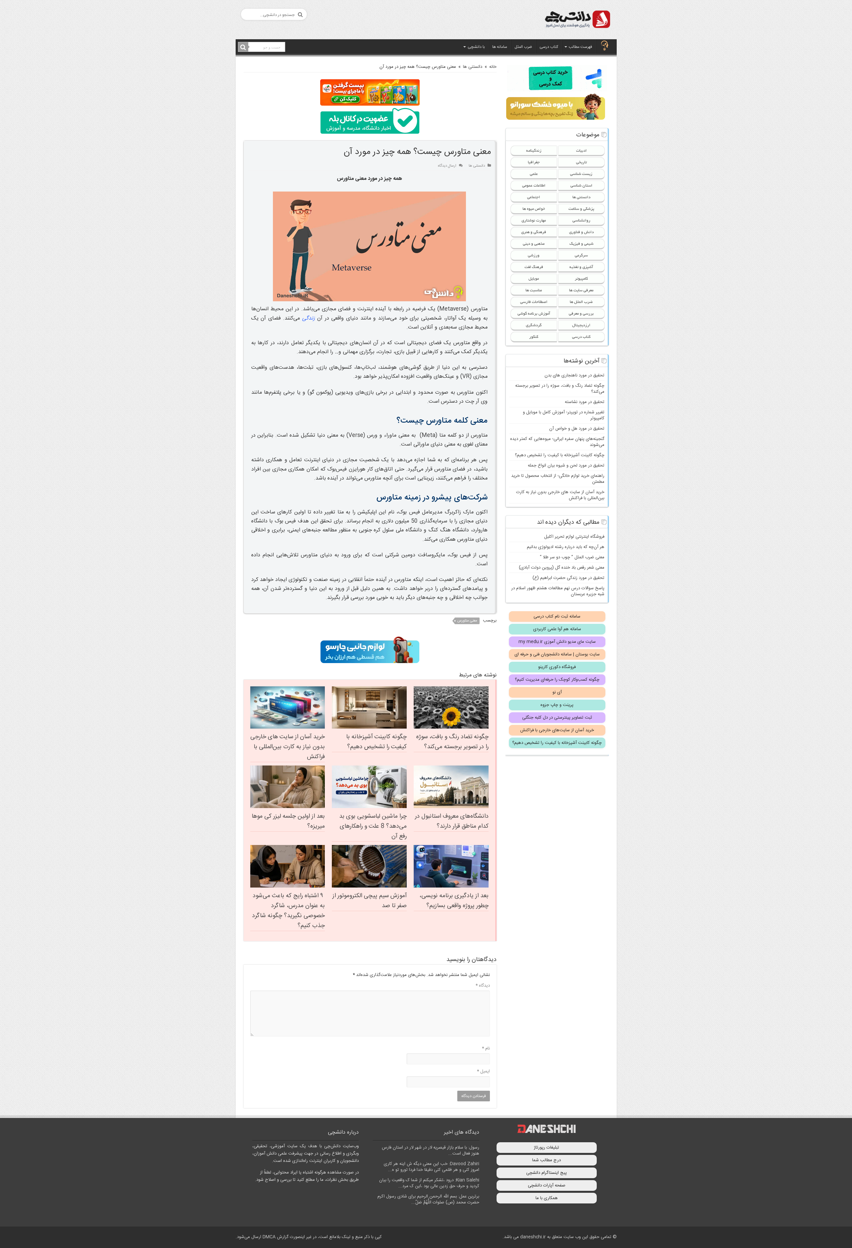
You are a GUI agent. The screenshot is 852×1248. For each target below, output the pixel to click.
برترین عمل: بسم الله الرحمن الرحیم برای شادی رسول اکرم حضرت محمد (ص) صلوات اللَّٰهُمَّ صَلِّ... (428, 1199)
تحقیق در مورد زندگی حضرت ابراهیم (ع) (568, 578)
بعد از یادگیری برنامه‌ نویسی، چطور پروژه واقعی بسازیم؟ (454, 901)
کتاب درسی (548, 47)
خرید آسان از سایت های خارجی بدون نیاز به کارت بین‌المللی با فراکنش (287, 747)
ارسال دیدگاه (447, 166)
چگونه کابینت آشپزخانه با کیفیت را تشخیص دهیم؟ (376, 742)
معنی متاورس (467, 621)
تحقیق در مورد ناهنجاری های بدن (574, 375)
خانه (493, 66)
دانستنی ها (472, 66)
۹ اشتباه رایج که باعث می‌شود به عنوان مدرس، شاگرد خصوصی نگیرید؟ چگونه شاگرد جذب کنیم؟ (288, 911)
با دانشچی (476, 47)
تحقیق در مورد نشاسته (584, 402)
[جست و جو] (243, 47)
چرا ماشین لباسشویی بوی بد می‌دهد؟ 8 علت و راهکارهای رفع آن (373, 826)
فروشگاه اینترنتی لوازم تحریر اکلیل (574, 536)
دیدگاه (483, 985)
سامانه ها (499, 47)
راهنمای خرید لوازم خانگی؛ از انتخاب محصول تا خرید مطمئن (557, 478)
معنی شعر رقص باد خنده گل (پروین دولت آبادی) (561, 567)
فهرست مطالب (580, 47)
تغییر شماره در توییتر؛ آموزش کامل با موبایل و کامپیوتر (563, 415)
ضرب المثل (523, 47)
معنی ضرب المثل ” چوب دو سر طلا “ (572, 557)
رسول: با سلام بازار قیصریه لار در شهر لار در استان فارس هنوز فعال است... (430, 1150)
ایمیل (483, 1071)
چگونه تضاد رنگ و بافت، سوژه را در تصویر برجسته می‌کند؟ (452, 742)
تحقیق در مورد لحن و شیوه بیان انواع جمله (566, 465)
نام (486, 1048)
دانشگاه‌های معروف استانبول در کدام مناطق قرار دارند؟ (452, 821)
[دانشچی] (577, 20)
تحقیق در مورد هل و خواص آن (576, 428)
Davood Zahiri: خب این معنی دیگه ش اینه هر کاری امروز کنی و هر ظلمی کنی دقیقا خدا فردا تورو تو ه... (431, 1167)
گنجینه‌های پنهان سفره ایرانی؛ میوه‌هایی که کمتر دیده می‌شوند (557, 442)
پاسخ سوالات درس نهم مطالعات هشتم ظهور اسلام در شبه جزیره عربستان (557, 591)
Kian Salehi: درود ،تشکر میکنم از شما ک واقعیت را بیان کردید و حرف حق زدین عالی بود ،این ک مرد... (429, 1183)
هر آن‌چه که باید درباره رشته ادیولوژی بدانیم (565, 547)
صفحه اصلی (604, 46)
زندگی (308, 318)
